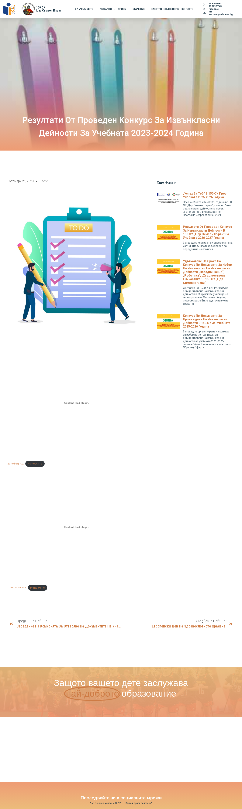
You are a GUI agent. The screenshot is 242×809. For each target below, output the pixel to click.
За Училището (84, 9)
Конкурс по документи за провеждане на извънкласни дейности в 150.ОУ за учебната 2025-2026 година (206, 321)
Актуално (106, 9)
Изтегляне (35, 463)
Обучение (139, 9)
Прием (122, 9)
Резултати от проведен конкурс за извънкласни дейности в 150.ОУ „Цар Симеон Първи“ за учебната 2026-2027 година (207, 232)
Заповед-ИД (15, 463)
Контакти (187, 9)
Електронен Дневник (165, 9)
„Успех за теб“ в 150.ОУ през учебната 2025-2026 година (204, 195)
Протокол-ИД (17, 587)
